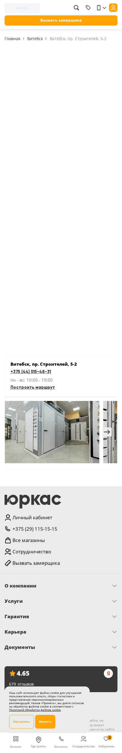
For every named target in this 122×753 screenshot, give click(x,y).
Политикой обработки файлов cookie (35, 710)
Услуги (14, 601)
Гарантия (17, 616)
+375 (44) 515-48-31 (30, 371)
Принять (45, 721)
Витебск (35, 38)
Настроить (21, 721)
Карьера (15, 632)
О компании (20, 586)
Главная (12, 38)
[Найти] (76, 7)
